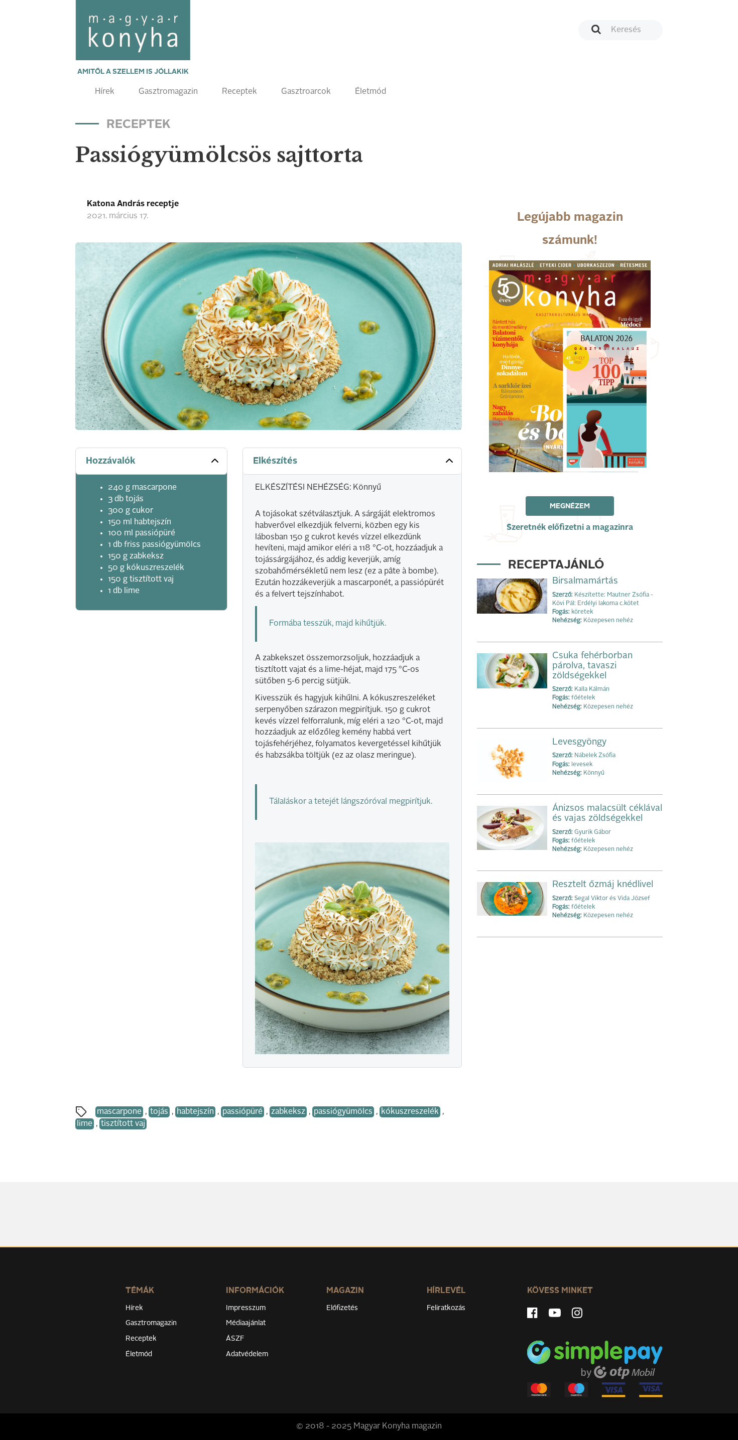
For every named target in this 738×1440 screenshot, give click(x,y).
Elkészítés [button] (275, 461)
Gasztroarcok (306, 92)
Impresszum (246, 1308)
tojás (159, 1112)
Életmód (370, 92)
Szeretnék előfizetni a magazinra (570, 528)
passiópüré (242, 1112)
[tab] (151, 461)
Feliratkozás (446, 1308)
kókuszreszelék (410, 1112)
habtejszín (195, 1112)
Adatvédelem (247, 1354)
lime (84, 1124)
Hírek (104, 92)
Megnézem (570, 506)
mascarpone (119, 1112)
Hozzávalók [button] (111, 461)
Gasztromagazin (168, 92)
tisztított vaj (123, 1124)
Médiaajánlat (246, 1323)
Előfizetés (342, 1308)
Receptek (239, 92)
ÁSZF (235, 1338)
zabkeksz (288, 1112)
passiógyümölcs (343, 1112)
